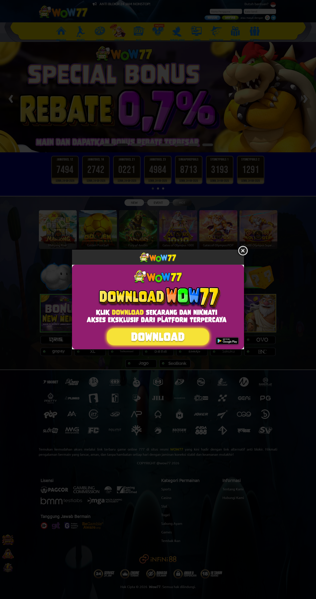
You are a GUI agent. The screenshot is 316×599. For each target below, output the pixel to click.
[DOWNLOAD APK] (158, 307)
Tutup (242, 250)
